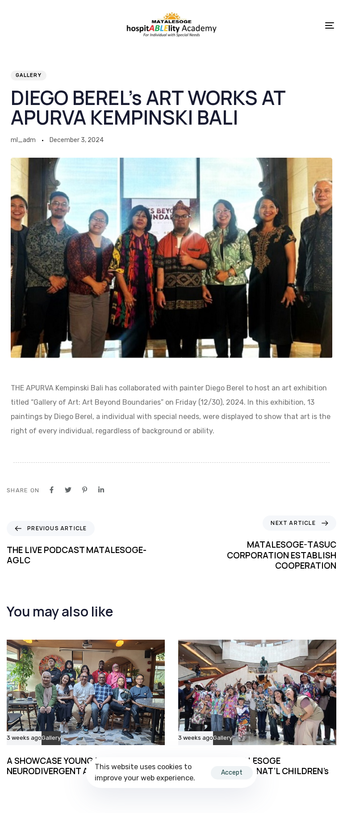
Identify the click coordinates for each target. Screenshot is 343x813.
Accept (232, 772)
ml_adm (23, 140)
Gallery (29, 75)
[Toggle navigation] (280, 25)
